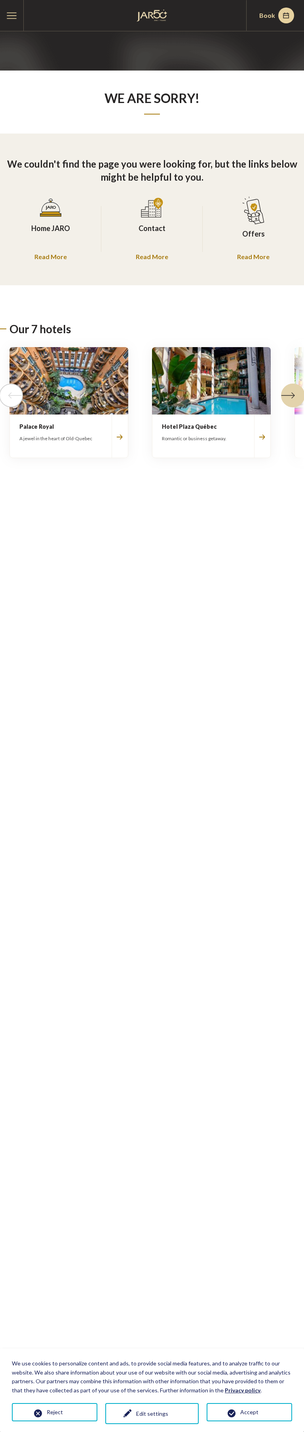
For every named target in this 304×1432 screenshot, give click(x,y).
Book (267, 15)
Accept (249, 1412)
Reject (55, 1412)
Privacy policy (242, 1390)
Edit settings (152, 1413)
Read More (50, 256)
